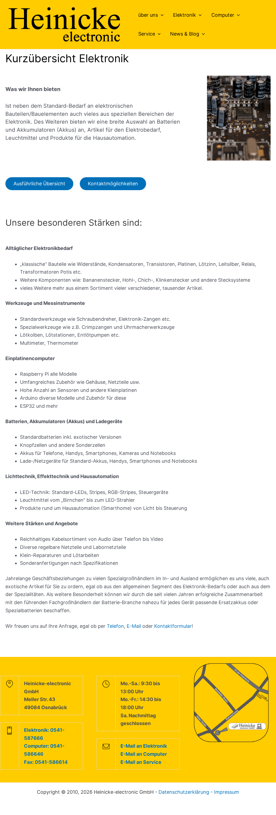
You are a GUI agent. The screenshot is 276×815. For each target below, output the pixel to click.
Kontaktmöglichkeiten (113, 183)
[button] (161, 15)
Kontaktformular (173, 626)
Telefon (115, 626)
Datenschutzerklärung (183, 792)
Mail (137, 626)
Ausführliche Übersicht (39, 183)
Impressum (226, 792)
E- (129, 626)
